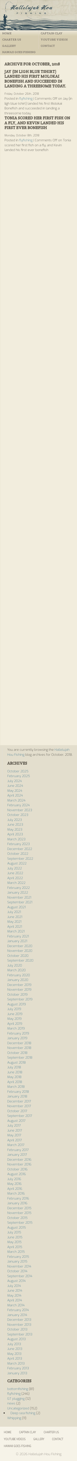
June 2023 (15, 824)
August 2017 (16, 1121)
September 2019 (20, 999)
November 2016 (19, 1164)
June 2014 (14, 1290)
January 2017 (17, 1154)
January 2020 (17, 980)
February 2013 (18, 1368)
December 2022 (19, 849)
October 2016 (17, 1169)
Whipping (14, 1418)
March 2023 (16, 839)
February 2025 (18, 776)
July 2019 (14, 1009)
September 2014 (19, 1276)
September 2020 (20, 960)
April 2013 (14, 1358)
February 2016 (18, 1198)
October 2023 (17, 815)
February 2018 (18, 1091)
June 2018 (14, 1072)
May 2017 (14, 1135)
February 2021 (18, 936)
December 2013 (19, 1320)
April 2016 (14, 1189)
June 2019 (14, 1014)
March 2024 (16, 800)
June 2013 (14, 1349)
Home (7, 33)
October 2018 (17, 1053)
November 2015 (19, 1213)
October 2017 (17, 1111)
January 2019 (17, 1038)
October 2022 (17, 854)
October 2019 (17, 994)
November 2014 (19, 1266)
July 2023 (14, 820)
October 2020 (17, 956)
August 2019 (16, 1004)
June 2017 (14, 1130)
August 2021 (16, 907)
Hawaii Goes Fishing (19, 52)
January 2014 (17, 1315)
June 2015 (14, 1237)
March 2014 (16, 1305)
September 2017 (19, 1116)
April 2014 (14, 1300)
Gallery (9, 46)
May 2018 (14, 1077)
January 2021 (17, 941)
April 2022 (15, 878)
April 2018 (14, 1082)
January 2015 (17, 1261)
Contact (48, 46)
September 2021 (19, 902)
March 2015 (16, 1252)
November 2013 (19, 1324)
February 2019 (18, 1033)
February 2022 (18, 888)
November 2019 (19, 989)
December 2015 (19, 1208)
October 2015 (17, 1218)
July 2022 (14, 868)
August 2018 (16, 1062)
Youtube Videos (54, 39)
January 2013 (17, 1373)
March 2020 (16, 970)
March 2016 (16, 1193)
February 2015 (18, 1257)
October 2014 (17, 1271)
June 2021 (14, 917)
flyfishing (26, 98)
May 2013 (14, 1354)
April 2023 (15, 834)
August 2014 (16, 1281)
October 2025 (17, 771)
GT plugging (16, 1398)
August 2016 (16, 1174)
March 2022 (16, 883)
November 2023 (19, 810)
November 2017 (19, 1106)
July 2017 (14, 1125)
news (11, 1403)
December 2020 (19, 946)
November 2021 (19, 897)
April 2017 (14, 1140)
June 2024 (15, 786)
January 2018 (17, 1096)
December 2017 (19, 1101)
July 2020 (14, 965)
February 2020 (18, 975)
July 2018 (14, 1067)
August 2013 (16, 1339)
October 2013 (17, 1329)
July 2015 (14, 1232)
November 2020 (19, 951)
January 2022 (17, 892)
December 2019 (19, 985)
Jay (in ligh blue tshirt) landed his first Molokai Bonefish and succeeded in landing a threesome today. (35, 79)
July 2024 (14, 781)
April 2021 (14, 926)
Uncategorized (18, 1408)
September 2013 (19, 1334)
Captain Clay (51, 33)
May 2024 (14, 791)
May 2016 (14, 1184)
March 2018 (16, 1087)
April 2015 (14, 1247)
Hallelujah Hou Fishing (38, 15)
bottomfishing (17, 1389)
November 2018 (19, 1048)
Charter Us (11, 39)
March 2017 (15, 1145)
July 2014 (14, 1286)
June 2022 (15, 873)
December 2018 (19, 1043)
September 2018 (19, 1057)
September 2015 (20, 1222)
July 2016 (14, 1179)
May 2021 (14, 921)
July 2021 (14, 912)
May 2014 (14, 1295)
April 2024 (15, 795)
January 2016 (17, 1203)
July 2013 (14, 1344)
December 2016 (19, 1159)
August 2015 (16, 1227)
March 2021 (16, 931)
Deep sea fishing (22, 1413)
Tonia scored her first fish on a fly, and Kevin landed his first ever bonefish (37, 122)
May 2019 (14, 1019)
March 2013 (16, 1363)
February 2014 (18, 1310)
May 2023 (14, 829)
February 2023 (18, 844)
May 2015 (14, 1242)
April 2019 (14, 1024)
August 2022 (17, 863)
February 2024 (18, 805)
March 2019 (16, 1028)
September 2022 (20, 858)
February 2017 (18, 1150)
